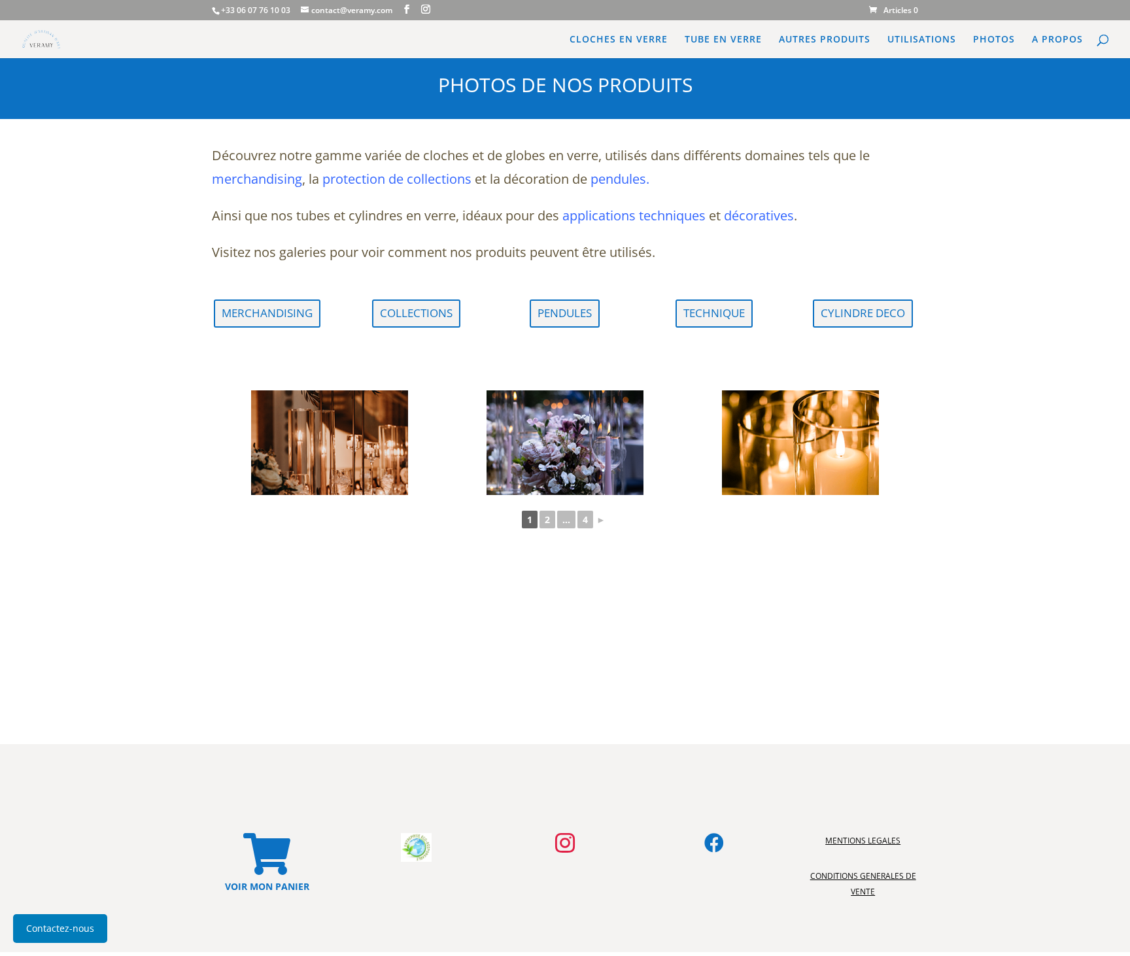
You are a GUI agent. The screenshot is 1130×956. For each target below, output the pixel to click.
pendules (618, 179)
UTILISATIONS (921, 40)
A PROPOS (1057, 40)
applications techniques (634, 215)
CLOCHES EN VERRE (619, 40)
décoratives (759, 215)
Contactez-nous (60, 928)
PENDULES (565, 312)
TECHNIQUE (714, 312)
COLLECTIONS (416, 312)
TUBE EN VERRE (723, 40)
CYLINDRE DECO (863, 312)
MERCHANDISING (267, 312)
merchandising (257, 179)
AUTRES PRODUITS (824, 40)
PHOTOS (994, 40)
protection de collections (396, 179)
